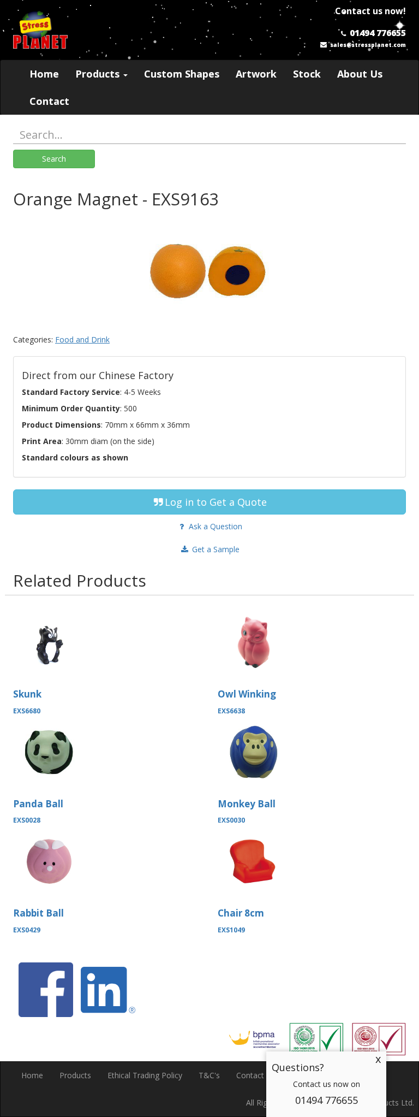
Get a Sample (215, 549)
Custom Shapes (181, 73)
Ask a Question (214, 526)
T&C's (209, 1075)
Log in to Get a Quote (216, 502)
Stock (307, 73)
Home (44, 73)
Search (54, 158)
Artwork (256, 73)
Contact (49, 101)
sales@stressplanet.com (368, 45)
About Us (359, 73)
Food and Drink (82, 339)
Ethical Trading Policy (144, 1075)
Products (98, 73)
